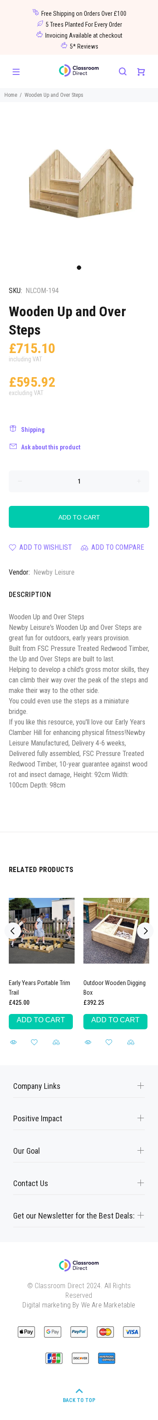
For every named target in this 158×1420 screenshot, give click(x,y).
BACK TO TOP (79, 1400)
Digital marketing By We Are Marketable (78, 1305)
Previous (12, 930)
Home (10, 95)
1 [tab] (79, 267)
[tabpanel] (79, 181)
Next (145, 930)
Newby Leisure (54, 572)
